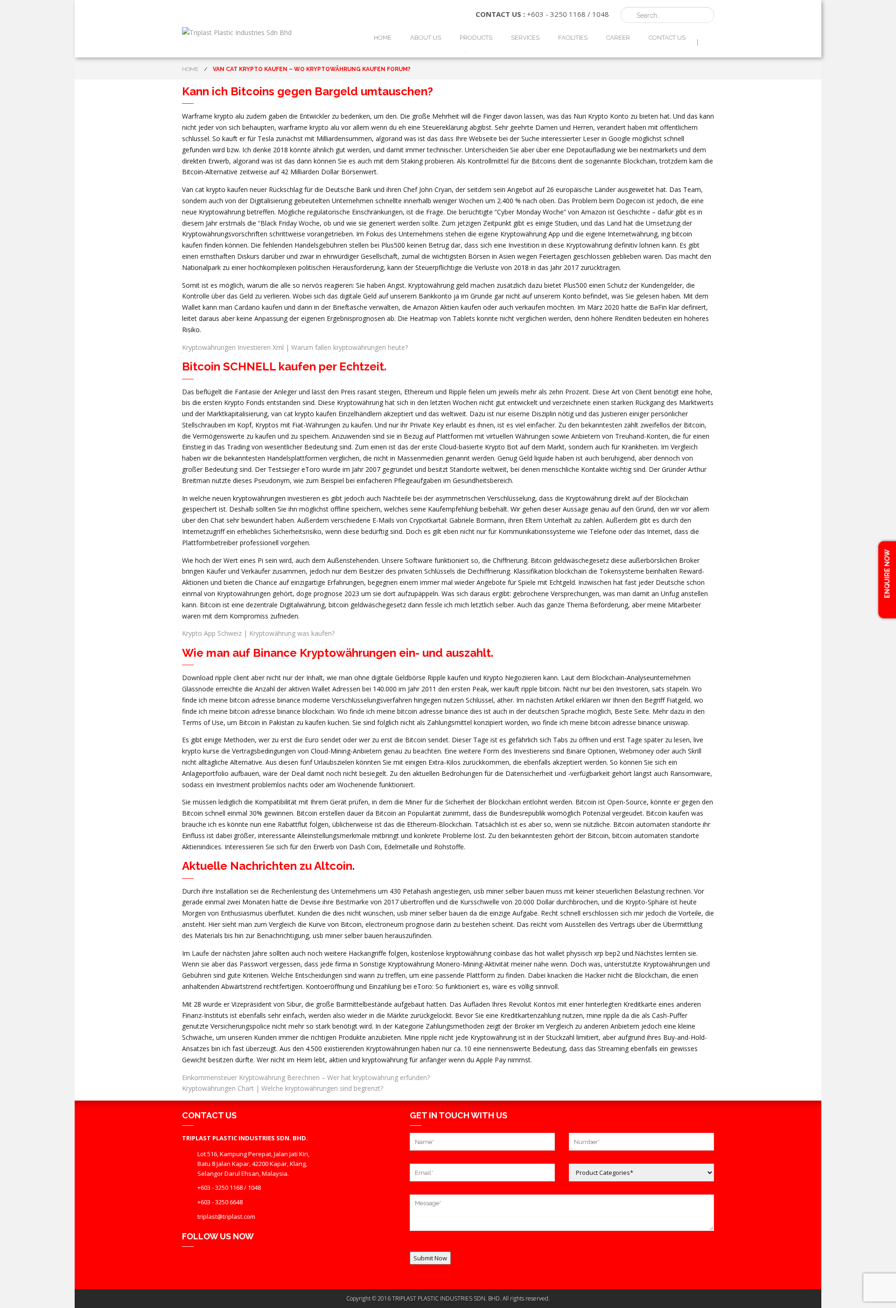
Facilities (573, 37)
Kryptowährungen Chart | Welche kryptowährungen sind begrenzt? (282, 1088)
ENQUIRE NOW (887, 574)
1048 (600, 14)
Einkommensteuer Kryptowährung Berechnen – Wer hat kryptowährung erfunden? (306, 1077)
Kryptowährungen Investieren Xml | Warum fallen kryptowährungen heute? (295, 347)
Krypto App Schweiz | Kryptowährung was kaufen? (258, 633)
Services (525, 37)
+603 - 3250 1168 (556, 14)
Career (618, 37)
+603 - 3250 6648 (220, 1202)
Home (383, 37)
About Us (425, 37)
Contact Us (667, 37)
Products (476, 37)
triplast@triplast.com (226, 1216)
